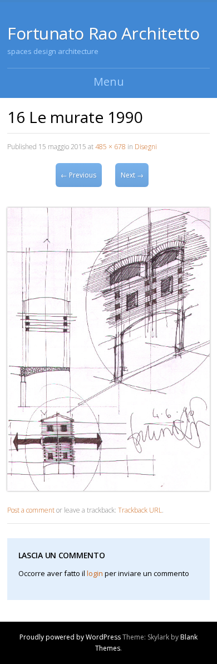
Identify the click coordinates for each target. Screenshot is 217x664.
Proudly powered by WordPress (70, 637)
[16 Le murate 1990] (108, 488)
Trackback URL (140, 510)
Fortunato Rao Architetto (103, 33)
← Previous (78, 175)
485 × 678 (110, 146)
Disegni (146, 146)
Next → (132, 175)
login (95, 573)
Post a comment (31, 510)
